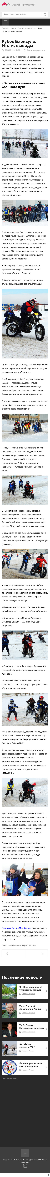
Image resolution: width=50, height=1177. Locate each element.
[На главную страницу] (25, 4)
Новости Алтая (28, 1051)
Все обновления (10, 1078)
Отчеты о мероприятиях (27, 28)
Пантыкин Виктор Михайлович (16, 928)
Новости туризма (28, 994)
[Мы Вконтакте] (25, 1166)
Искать (45, 14)
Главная (5, 28)
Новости (13, 28)
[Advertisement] (25, 1111)
